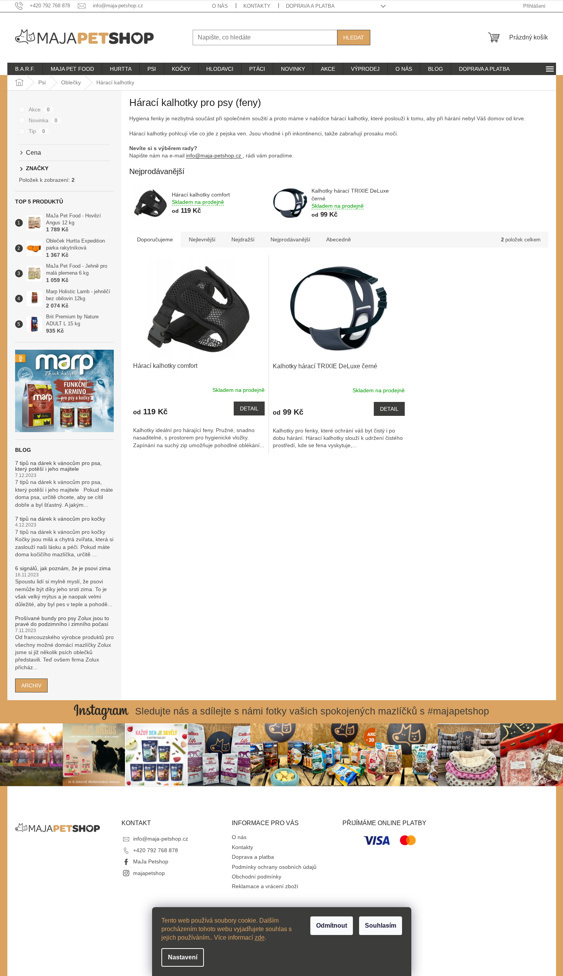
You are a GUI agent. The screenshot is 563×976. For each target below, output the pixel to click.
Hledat (353, 37)
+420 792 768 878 (155, 850)
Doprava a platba (310, 6)
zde (260, 937)
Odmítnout (331, 925)
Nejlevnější (202, 239)
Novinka (43, 120)
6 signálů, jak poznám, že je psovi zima (63, 568)
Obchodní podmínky (256, 876)
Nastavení (182, 957)
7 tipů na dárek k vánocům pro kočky (60, 519)
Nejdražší (243, 239)
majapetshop (149, 873)
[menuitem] (25, 69)
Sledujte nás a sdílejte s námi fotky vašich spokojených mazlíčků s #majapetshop (312, 711)
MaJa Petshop (150, 861)
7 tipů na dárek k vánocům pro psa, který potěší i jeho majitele (58, 466)
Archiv (31, 685)
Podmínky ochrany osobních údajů (274, 867)
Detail (249, 408)
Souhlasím (380, 925)
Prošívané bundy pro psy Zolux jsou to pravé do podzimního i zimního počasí (62, 621)
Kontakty (256, 6)
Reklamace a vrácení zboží (265, 886)
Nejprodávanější (290, 239)
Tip (37, 131)
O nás (220, 6)
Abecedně (338, 239)
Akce (39, 109)
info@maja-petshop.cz (214, 155)
